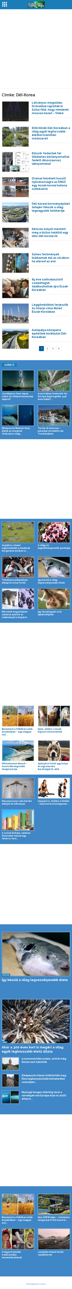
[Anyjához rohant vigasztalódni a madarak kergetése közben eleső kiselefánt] (18, 532)
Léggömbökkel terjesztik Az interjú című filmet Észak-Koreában (50, 308)
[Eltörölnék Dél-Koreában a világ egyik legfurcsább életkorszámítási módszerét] (15, 136)
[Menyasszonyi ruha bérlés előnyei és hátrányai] (18, 788)
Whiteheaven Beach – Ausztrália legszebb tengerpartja (14, 766)
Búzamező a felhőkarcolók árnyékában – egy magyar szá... (17, 732)
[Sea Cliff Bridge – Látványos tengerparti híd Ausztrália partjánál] (54, 1204)
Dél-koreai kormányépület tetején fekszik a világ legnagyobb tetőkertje (51, 207)
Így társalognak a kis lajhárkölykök (50, 613)
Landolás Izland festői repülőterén (50, 1253)
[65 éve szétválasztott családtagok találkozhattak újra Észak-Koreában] (15, 288)
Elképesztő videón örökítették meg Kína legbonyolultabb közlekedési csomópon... (44, 1078)
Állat (5, 1042)
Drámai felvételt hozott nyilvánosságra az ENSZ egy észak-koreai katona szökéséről (49, 184)
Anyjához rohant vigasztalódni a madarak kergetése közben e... (16, 548)
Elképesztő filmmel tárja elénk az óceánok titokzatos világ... (16, 431)
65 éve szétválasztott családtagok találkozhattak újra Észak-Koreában (50, 285)
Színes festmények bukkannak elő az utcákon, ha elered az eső (51, 258)
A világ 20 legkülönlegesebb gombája (54, 546)
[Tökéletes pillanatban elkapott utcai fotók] (18, 567)
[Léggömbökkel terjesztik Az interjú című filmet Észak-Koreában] (15, 313)
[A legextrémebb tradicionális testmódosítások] (18, 1239)
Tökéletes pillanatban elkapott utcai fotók (15, 581)
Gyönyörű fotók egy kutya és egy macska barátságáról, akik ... (53, 766)
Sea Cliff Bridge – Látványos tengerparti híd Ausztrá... (54, 1218)
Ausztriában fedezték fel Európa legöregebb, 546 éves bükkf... (52, 396)
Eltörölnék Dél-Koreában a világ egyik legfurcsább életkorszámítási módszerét (51, 133)
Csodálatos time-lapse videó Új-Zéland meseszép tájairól (17, 396)
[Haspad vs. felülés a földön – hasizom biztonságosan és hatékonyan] (54, 788)
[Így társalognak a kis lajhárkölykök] (54, 599)
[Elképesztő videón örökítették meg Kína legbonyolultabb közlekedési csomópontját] (10, 1080)
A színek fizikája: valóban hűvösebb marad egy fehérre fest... (16, 836)
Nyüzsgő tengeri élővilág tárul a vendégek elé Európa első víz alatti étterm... (44, 1095)
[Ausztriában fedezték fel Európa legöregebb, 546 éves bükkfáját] (54, 380)
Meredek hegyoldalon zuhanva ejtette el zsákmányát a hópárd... (15, 614)
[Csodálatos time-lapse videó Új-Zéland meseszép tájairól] (18, 380)
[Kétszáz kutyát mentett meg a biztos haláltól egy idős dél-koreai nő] (15, 237)
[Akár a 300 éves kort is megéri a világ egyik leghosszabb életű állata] (36, 1021)
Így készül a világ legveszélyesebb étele (51, 581)
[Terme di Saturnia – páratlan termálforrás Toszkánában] (54, 415)
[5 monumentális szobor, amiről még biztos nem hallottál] (10, 1064)
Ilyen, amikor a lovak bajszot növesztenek (50, 730)
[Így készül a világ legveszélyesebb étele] (54, 567)
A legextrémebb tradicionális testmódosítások (12, 1255)
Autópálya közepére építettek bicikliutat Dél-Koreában (49, 333)
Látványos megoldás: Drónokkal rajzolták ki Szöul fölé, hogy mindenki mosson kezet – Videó (50, 108)
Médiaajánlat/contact (36, 1284)
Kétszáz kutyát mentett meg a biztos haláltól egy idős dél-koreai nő (50, 232)
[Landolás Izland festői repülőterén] (54, 1239)
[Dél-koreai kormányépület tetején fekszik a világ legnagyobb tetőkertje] (15, 212)
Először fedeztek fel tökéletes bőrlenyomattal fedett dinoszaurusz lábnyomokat (50, 158)
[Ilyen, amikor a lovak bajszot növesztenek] (54, 716)
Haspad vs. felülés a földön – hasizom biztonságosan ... (54, 802)
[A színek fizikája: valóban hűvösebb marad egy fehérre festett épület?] (18, 820)
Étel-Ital (6, 975)
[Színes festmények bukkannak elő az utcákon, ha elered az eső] (15, 263)
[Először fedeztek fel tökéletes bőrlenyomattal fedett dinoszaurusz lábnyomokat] (15, 162)
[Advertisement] (36, 49)
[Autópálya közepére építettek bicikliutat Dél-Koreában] (15, 338)
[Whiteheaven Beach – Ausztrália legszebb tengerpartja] (18, 750)
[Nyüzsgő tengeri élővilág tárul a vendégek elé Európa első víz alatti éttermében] (10, 1097)
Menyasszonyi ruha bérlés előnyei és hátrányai (17, 802)
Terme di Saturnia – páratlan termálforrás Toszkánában (50, 431)
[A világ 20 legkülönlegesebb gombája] (54, 532)
